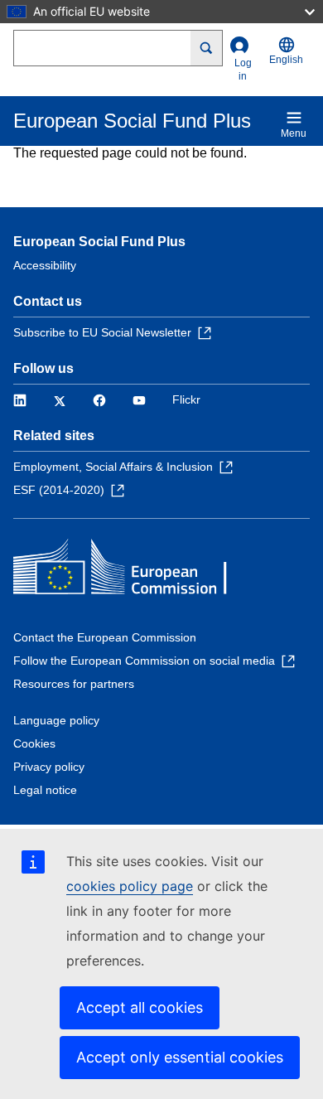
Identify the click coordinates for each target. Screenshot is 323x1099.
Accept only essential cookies (179, 1057)
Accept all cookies (139, 1007)
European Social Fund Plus (99, 242)
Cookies (34, 743)
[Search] (206, 48)
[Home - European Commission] (133, 571)
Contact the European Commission (104, 637)
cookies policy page (129, 886)
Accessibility (44, 265)
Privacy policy (48, 766)
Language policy (56, 720)
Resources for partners (73, 683)
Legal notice (45, 789)
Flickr (186, 399)
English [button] (286, 59)
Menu (293, 133)
